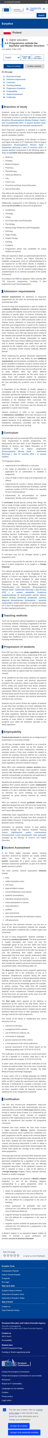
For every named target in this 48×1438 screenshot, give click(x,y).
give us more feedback (35, 1256)
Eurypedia (6, 1278)
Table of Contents (14, 66)
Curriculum (10, 82)
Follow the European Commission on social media (22, 1376)
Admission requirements (16, 79)
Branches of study (13, 76)
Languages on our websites (13, 1388)
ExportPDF (24, 57)
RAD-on (18, 279)
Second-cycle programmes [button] (1, 44)
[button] (43, 8)
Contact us (6, 1307)
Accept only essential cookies (24, 1432)
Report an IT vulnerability (12, 1384)
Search (41, 15)
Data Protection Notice (11, 1310)
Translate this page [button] (35, 9)
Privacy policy (7, 1396)
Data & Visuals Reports (11, 1275)
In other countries (34, 66)
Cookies (5, 1392)
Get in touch (6, 1336)
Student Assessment (14, 94)
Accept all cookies (18, 1426)
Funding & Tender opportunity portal (16, 1352)
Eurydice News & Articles (12, 1291)
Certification (11, 97)
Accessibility (7, 1340)
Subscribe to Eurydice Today (13, 1298)
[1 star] (4, 1255)
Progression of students (15, 88)
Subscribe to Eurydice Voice (13, 1294)
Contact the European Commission (15, 1372)
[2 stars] (6, 1255)
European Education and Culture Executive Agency (23, 1323)
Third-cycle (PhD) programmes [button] (47, 44)
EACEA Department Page (12, 1348)
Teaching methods (13, 85)
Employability (11, 91)
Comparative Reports (10, 1271)
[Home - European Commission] (14, 9)
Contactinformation (37, 57)
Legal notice (6, 1400)
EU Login (5, 1282)
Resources (6, 1380)
